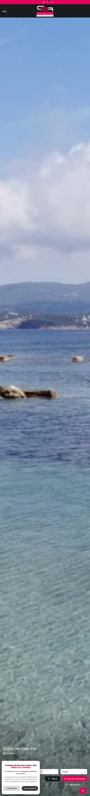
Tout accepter (30, 788)
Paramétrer (12, 788)
